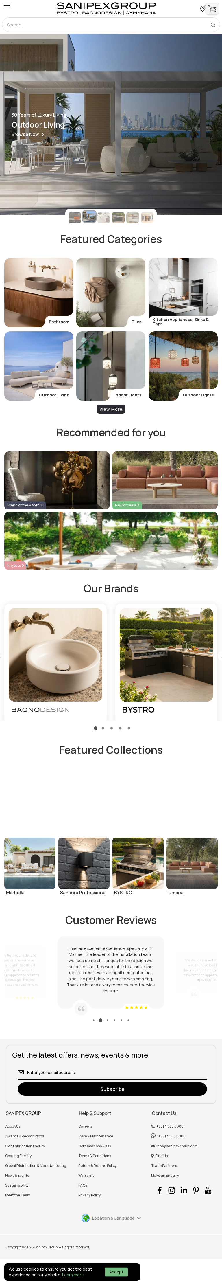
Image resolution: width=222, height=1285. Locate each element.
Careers (85, 1126)
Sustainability (16, 1185)
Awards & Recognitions (24, 1136)
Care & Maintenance (95, 1136)
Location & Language (113, 1218)
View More (111, 409)
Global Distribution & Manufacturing (35, 1166)
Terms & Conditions (94, 1156)
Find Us (162, 1156)
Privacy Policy (89, 1195)
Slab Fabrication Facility (25, 1146)
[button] (8, 6)
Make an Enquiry (165, 1176)
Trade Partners (164, 1166)
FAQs (82, 1185)
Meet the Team (17, 1195)
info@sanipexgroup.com (176, 1146)
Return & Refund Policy (97, 1166)
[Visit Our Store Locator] (202, 9)
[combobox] (111, 24)
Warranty (86, 1176)
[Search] (213, 23)
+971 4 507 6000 (170, 1126)
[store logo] (106, 8)
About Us (13, 1126)
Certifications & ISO (94, 1146)
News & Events (17, 1176)
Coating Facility (18, 1156)
